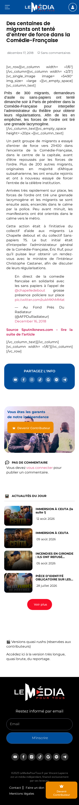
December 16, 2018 (30, 321)
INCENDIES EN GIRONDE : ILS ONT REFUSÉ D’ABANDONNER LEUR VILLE (54, 555)
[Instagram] (32, 380)
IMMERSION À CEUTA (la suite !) (54, 510)
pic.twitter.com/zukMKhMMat (40, 300)
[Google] (48, 380)
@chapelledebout (30, 290)
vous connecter (39, 468)
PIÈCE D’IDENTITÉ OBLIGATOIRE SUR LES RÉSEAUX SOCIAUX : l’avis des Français (53, 577)
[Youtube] (15, 380)
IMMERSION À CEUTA (52, 533)
